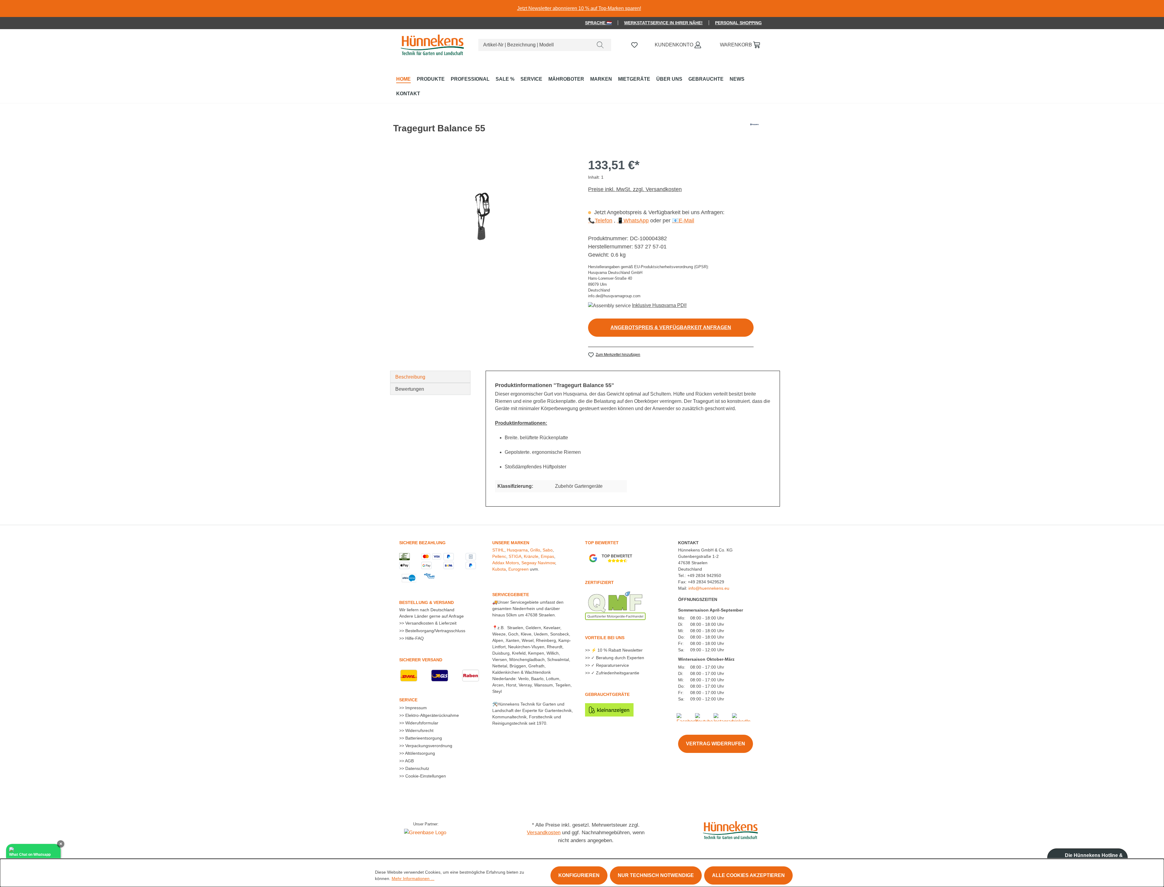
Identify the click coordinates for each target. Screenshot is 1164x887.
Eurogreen (518, 569)
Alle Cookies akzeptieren (748, 875)
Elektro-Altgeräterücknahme (431, 715)
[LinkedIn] (741, 716)
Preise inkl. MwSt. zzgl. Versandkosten (635, 189)
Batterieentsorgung (423, 738)
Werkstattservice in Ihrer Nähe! (663, 22)
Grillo (535, 550)
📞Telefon (600, 221)
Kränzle (531, 556)
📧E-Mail (683, 221)
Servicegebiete (510, 594)
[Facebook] (687, 716)
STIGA (515, 556)
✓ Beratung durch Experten (617, 657)
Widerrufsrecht (418, 730)
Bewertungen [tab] (409, 389)
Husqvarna (517, 550)
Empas (547, 556)
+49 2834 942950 (704, 575)
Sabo (548, 550)
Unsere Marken (510, 542)
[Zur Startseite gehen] (431, 44)
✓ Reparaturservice (609, 665)
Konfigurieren (579, 875)
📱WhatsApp (633, 221)
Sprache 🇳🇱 (598, 22)
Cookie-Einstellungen (425, 776)
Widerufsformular (421, 722)
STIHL (498, 550)
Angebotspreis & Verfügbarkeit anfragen (670, 327)
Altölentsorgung (419, 753)
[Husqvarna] (754, 130)
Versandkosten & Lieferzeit (430, 623)
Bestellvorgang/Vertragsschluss (434, 630)
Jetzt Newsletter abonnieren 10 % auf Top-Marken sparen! (579, 8)
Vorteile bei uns (604, 637)
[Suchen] (600, 45)
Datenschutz (416, 768)
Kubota (499, 569)
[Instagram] (724, 716)
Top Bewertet (602, 542)
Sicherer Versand (420, 659)
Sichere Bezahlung (422, 542)
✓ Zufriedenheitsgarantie (614, 672)
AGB (409, 760)
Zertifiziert (599, 582)
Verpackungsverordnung (428, 745)
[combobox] (534, 45)
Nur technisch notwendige (656, 875)
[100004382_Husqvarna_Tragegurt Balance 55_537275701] (482, 217)
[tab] (430, 377)
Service (408, 699)
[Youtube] (704, 716)
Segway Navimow (538, 562)
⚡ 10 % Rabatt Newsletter (616, 650)
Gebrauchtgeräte (607, 694)
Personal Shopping (738, 22)
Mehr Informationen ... (413, 878)
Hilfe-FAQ (414, 638)
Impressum (415, 707)
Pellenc (499, 556)
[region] (582, 8)
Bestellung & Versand (426, 602)
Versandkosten (543, 832)
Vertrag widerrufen (715, 743)
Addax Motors (505, 562)
